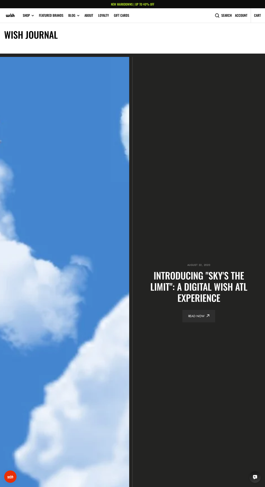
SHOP (26, 15)
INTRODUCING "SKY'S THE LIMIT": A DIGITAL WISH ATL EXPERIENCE (198, 286)
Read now (196, 316)
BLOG (71, 15)
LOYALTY (103, 15)
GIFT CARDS (121, 15)
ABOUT (88, 15)
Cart (257, 15)
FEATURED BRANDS (51, 15)
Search (226, 15)
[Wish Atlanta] (10, 15)
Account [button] (241, 15)
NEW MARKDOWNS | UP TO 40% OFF (132, 4)
